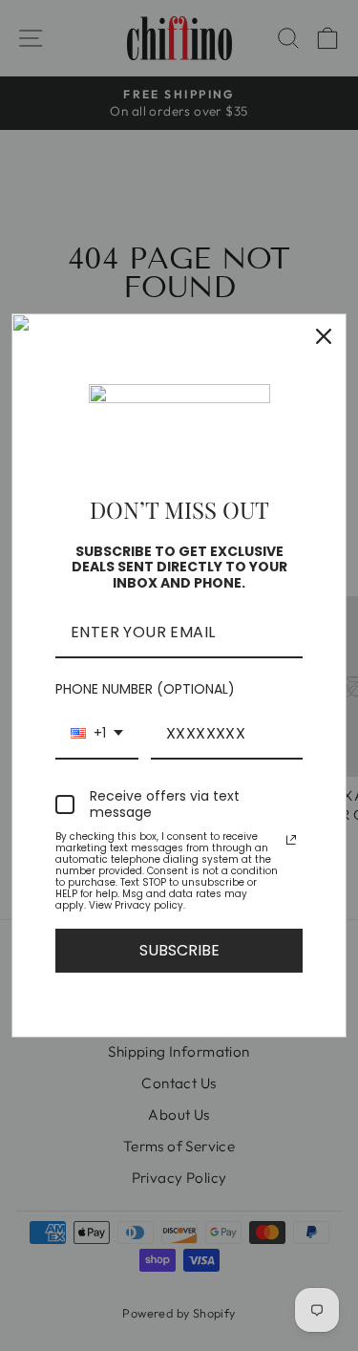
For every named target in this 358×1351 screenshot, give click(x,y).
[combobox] (96, 734)
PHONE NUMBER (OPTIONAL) (145, 688)
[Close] (324, 336)
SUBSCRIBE (179, 950)
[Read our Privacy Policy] (291, 839)
